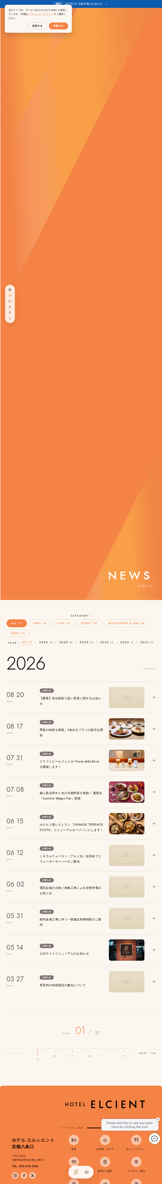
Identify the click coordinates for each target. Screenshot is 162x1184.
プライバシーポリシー (41, 14)
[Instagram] (15, 1175)
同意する (58, 25)
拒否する (37, 25)
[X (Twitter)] (32, 1175)
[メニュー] (87, 1172)
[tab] (17, 623)
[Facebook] (24, 1175)
